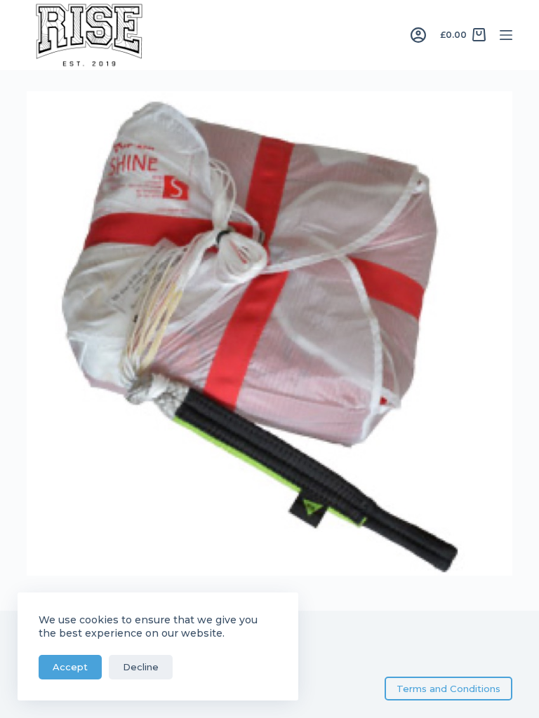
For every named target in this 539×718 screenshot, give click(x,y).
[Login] (418, 35)
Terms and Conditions (448, 688)
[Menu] (506, 35)
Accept (70, 666)
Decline (141, 666)
